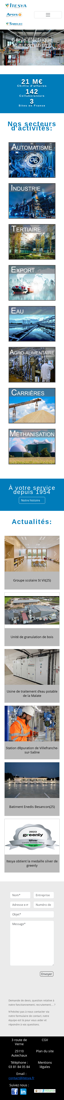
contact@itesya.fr (21, 1078)
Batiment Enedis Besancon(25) (32, 807)
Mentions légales (45, 1064)
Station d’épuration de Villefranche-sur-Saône (32, 750)
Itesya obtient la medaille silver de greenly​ (32, 863)
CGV (45, 1040)
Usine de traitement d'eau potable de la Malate (32, 693)
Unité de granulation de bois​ (32, 637)
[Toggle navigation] (48, 14)
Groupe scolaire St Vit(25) (32, 580)
